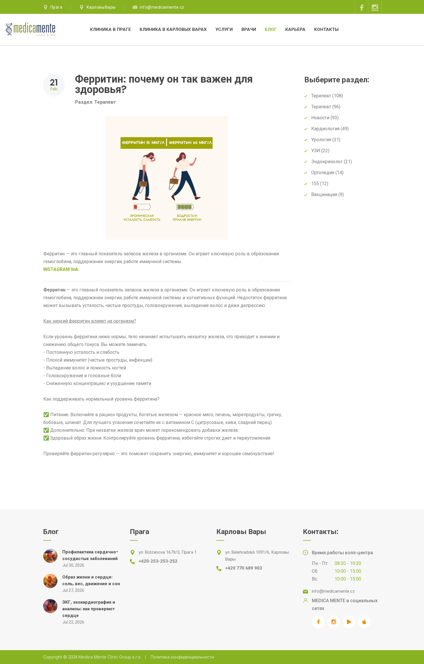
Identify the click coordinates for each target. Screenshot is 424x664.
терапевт (321, 106)
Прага (56, 7)
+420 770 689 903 (243, 568)
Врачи (248, 29)
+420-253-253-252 (158, 561)
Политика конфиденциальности (182, 657)
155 (315, 183)
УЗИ (315, 150)
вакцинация (324, 194)
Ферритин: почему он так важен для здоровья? (164, 84)
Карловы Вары (101, 7)
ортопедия (322, 172)
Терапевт (105, 102)
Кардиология (325, 128)
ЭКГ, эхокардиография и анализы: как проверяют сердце (88, 608)
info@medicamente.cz (162, 7)
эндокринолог (327, 161)
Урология (321, 139)
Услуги (224, 29)
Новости (320, 117)
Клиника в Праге (110, 29)
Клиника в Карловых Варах (173, 29)
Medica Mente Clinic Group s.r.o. (110, 657)
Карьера (295, 29)
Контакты (326, 29)
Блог (271, 29)
